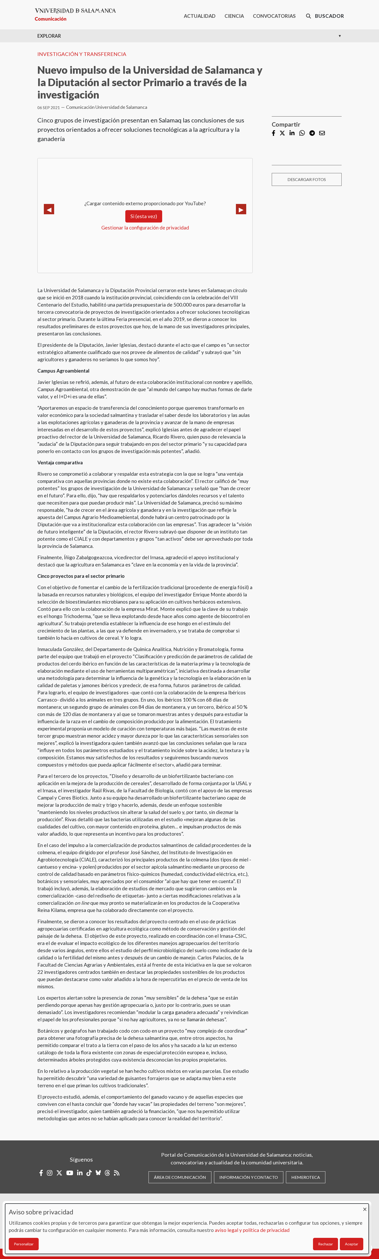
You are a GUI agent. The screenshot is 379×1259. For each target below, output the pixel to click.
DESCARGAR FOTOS (306, 179)
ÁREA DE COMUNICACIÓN (180, 1177)
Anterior (49, 209)
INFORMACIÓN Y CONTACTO (248, 1177)
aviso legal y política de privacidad (252, 1230)
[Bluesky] (98, 1173)
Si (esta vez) (143, 216)
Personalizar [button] (24, 1244)
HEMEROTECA (305, 1177)
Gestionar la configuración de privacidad (145, 228)
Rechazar (325, 1244)
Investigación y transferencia (81, 54)
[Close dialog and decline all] (365, 1207)
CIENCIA (234, 16)
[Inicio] (77, 14)
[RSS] (116, 1173)
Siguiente (241, 209)
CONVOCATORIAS (274, 16)
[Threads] (107, 1173)
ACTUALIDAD (200, 16)
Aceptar (351, 1244)
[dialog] (187, 1229)
